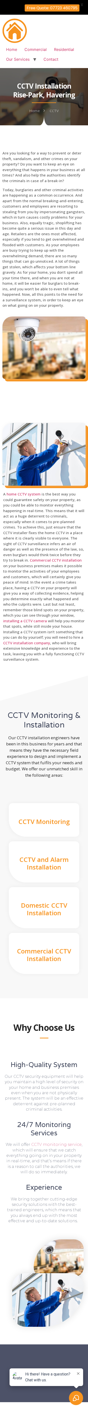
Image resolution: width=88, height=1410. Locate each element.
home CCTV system (24, 494)
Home (11, 49)
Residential (64, 49)
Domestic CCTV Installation (44, 909)
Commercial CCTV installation (56, 560)
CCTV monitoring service (56, 1144)
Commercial (35, 49)
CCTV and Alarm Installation (44, 863)
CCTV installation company (26, 642)
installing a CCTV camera (25, 620)
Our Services (18, 59)
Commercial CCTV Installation (44, 955)
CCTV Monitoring (44, 821)
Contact (51, 59)
